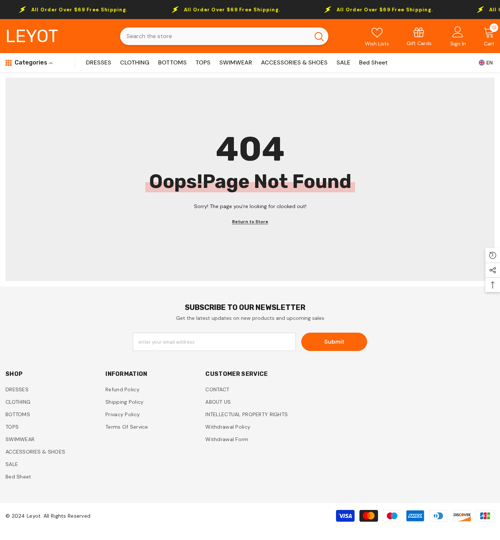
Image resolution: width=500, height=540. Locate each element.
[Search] (224, 36)
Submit (334, 341)
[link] (419, 36)
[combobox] (214, 36)
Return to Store (250, 222)
